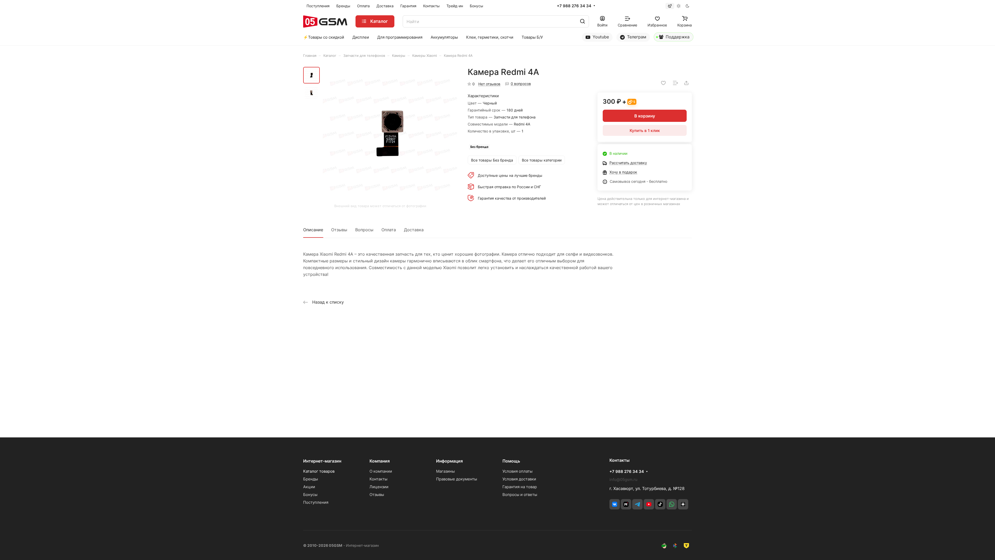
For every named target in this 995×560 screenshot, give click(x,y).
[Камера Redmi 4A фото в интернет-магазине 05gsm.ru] (390, 134)
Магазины (445, 471)
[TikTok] (660, 504)
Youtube (600, 36)
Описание (313, 229)
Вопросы (364, 229)
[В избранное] (663, 83)
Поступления (315, 502)
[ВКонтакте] (614, 504)
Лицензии (378, 486)
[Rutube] (626, 504)
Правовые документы (456, 479)
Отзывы (339, 229)
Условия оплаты (517, 471)
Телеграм (636, 36)
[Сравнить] (675, 83)
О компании (380, 471)
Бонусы (310, 494)
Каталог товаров (319, 471)
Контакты (378, 479)
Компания (379, 461)
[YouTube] (649, 504)
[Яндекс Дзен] (683, 504)
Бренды (310, 479)
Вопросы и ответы (519, 494)
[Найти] (582, 21)
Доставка (414, 229)
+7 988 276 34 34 (574, 6)
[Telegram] (637, 504)
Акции (309, 486)
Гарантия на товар (519, 486)
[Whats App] (671, 504)
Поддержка (677, 36)
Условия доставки (519, 479)
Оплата (388, 229)
